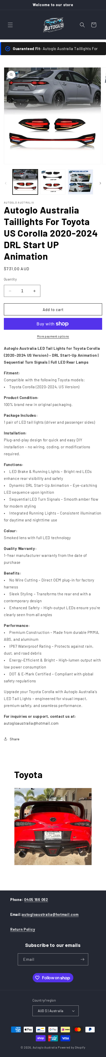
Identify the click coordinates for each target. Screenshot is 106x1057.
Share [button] (15, 739)
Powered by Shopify (71, 1047)
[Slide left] (5, 183)
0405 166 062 (36, 899)
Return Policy (22, 929)
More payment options (53, 336)
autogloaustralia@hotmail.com (50, 914)
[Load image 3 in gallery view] (80, 182)
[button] (10, 25)
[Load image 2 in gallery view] (53, 182)
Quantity (10, 279)
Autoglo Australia (45, 1047)
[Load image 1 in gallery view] (25, 182)
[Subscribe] (82, 959)
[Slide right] (100, 183)
